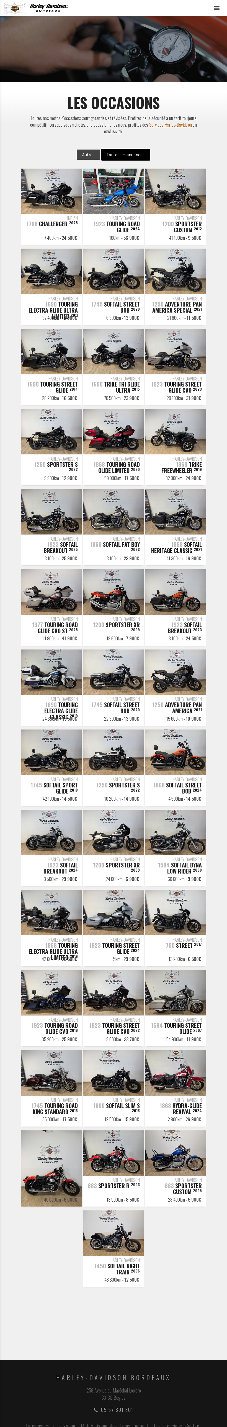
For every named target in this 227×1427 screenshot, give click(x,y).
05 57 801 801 (117, 1409)
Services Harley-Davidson (170, 124)
